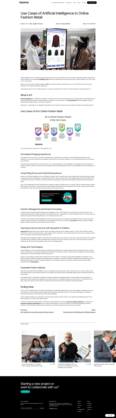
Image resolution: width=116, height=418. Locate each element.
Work (74, 2)
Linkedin (89, 409)
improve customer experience (75, 301)
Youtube (89, 405)
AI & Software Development (58, 2)
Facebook (89, 407)
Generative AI (24, 231)
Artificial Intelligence (26, 98)
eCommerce (69, 2)
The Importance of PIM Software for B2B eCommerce (79, 312)
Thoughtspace (81, 409)
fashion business (72, 100)
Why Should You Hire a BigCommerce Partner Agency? (37, 312)
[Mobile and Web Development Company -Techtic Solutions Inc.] (24, 2)
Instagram (89, 403)
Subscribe (42, 408)
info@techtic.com (53, 408)
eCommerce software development (30, 303)
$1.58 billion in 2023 (43, 79)
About (78, 2)
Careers (79, 411)
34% (47, 84)
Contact (84, 2)
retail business (35, 261)
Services (80, 405)
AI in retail (73, 220)
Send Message (46, 200)
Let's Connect (92, 2)
